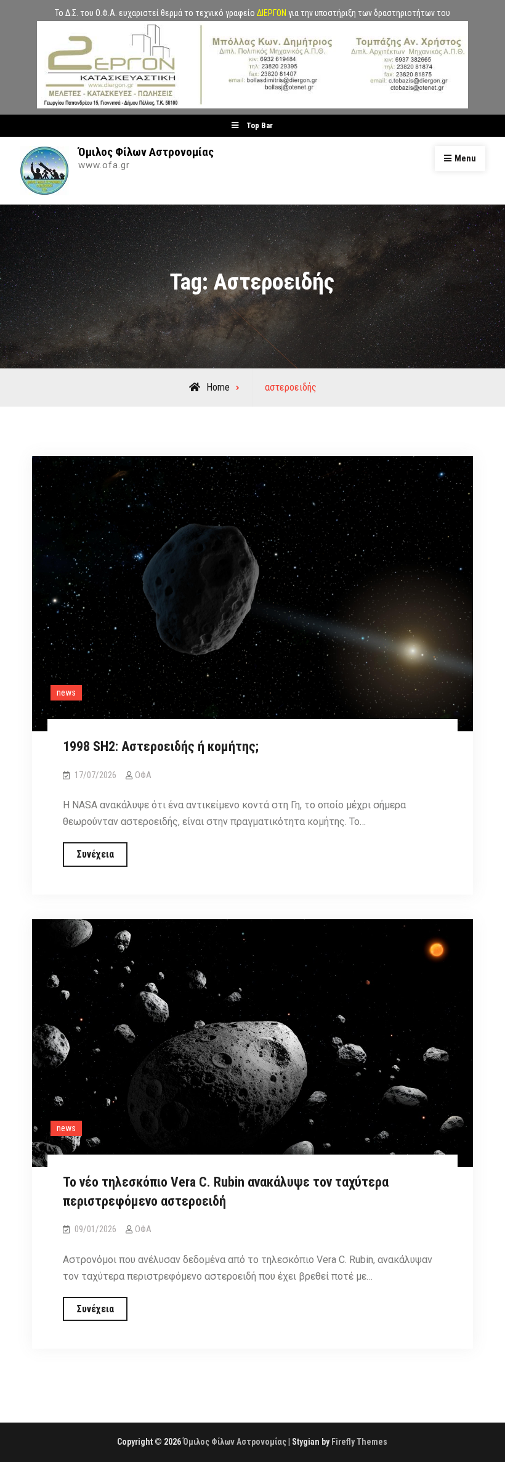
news (66, 692)
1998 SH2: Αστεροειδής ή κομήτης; (161, 746)
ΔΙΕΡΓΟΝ (271, 13)
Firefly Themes (359, 1442)
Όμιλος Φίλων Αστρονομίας (146, 152)
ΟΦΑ (143, 775)
